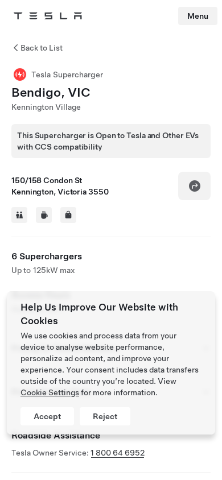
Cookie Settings (49, 392)
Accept (47, 416)
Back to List (41, 47)
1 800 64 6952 (118, 452)
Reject (105, 416)
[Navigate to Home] (48, 16)
